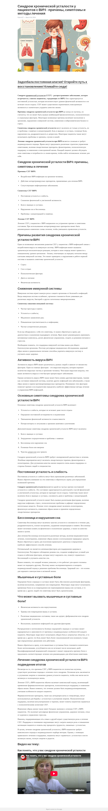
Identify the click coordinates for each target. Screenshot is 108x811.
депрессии (32, 452)
